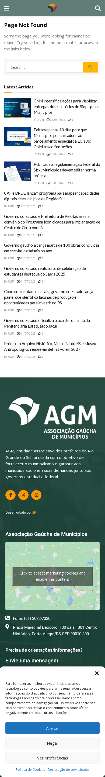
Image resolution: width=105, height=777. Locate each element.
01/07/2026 (28, 281)
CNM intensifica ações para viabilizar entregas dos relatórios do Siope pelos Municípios (67, 106)
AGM (40, 120)
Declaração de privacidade (68, 769)
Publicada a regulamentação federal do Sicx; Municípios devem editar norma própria (67, 170)
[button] (97, 673)
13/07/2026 (28, 206)
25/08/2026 (57, 120)
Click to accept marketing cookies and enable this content (53, 576)
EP (34, 512)
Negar (52, 743)
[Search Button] (90, 67)
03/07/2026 (28, 235)
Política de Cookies (30, 769)
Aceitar (52, 728)
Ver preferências (52, 758)
